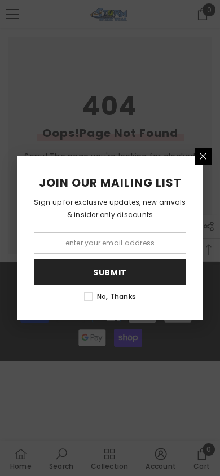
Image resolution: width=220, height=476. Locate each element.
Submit (110, 272)
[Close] (203, 156)
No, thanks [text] (116, 296)
